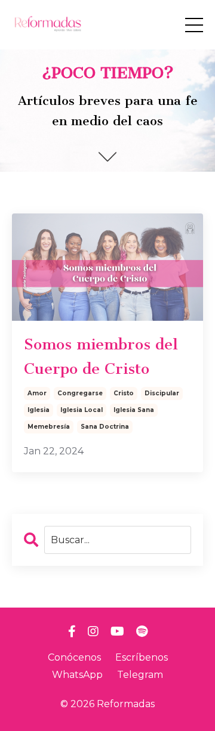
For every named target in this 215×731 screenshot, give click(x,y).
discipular (162, 393)
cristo (123, 393)
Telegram (140, 674)
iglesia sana (133, 410)
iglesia (38, 410)
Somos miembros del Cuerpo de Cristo (101, 356)
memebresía (48, 426)
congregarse (80, 393)
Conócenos (74, 657)
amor (37, 393)
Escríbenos (141, 657)
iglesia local (81, 410)
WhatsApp (77, 674)
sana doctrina (105, 426)
